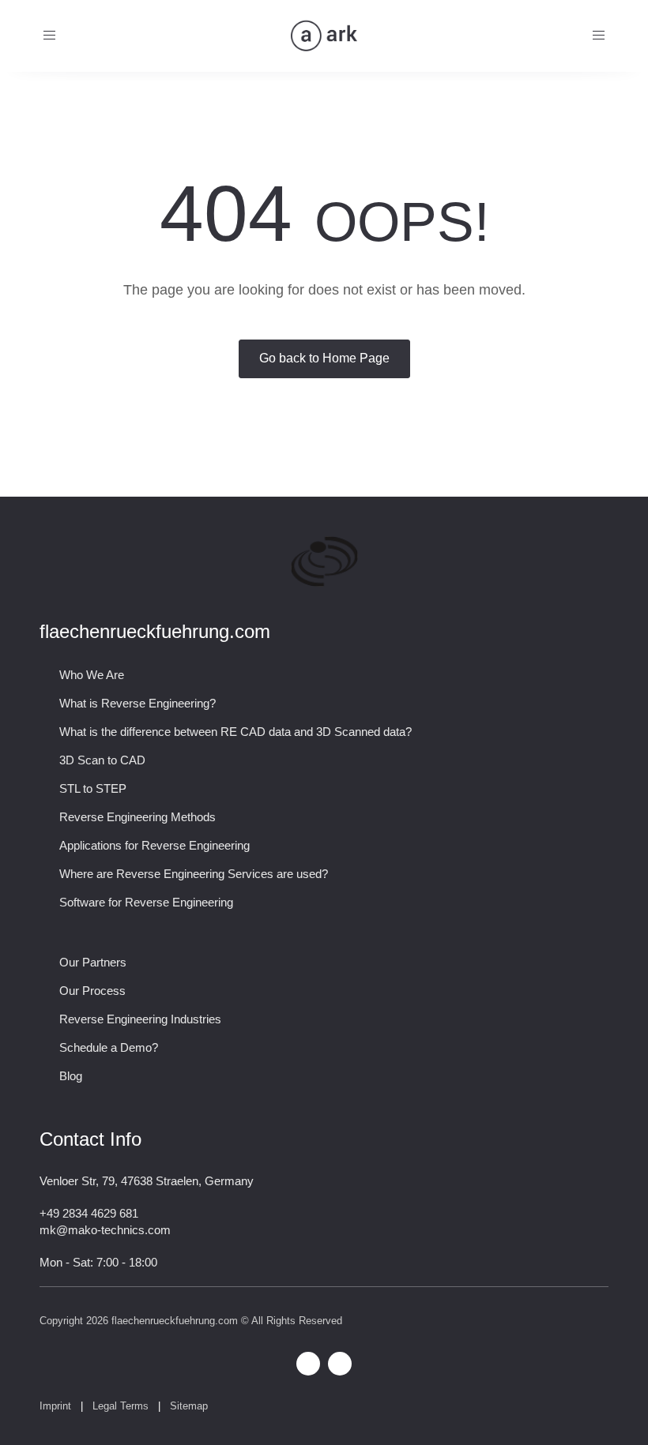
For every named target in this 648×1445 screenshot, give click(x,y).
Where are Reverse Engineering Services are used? (193, 873)
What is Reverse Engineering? (137, 703)
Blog (70, 1076)
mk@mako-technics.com (105, 1230)
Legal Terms (120, 1406)
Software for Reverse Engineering (146, 902)
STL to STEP (92, 788)
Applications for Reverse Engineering (154, 845)
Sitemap (190, 1406)
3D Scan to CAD (102, 760)
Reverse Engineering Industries (140, 1019)
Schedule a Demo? (108, 1047)
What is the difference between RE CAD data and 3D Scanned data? (235, 731)
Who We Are (91, 674)
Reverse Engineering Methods (137, 817)
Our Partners (92, 962)
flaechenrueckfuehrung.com (174, 1321)
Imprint (55, 1406)
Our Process (92, 990)
